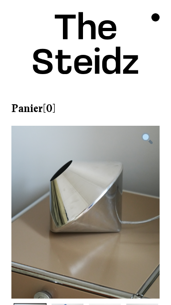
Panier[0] (33, 108)
